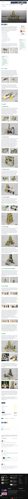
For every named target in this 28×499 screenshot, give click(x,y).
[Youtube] (25, 0)
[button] (26, 8)
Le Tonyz (9, 458)
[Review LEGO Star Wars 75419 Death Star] (2, 477)
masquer (6, 56)
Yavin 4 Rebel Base (12, 418)
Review (6, 16)
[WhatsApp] (6, 24)
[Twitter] (3, 24)
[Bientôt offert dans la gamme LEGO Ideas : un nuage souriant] (11, 485)
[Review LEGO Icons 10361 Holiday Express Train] (2, 483)
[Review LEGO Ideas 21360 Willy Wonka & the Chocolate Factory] (2, 480)
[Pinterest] (5, 24)
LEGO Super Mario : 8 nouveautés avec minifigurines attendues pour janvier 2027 (15, 481)
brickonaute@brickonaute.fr (14, 494)
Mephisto (6, 457)
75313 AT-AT (9, 328)
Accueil (2, 9)
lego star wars (6, 418)
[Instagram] (24, 0)
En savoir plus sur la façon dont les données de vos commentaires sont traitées (9, 436)
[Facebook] (23, 0)
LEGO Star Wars (4, 9)
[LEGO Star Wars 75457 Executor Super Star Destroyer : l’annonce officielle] (11, 477)
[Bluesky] (26, 0)
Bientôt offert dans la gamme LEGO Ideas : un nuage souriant (15, 485)
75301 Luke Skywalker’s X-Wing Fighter (9, 325)
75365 (3, 418)
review (9, 418)
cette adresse (7, 398)
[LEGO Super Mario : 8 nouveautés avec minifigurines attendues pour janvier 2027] (11, 481)
